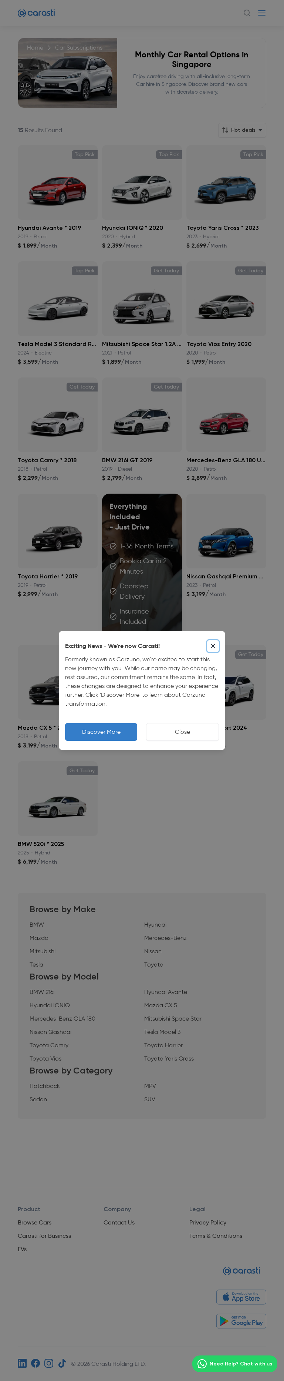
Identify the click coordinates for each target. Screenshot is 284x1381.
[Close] (213, 646)
